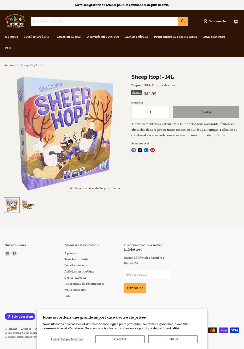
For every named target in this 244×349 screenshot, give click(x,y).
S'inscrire (135, 287)
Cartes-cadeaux (136, 36)
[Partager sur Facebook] (133, 150)
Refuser (173, 339)
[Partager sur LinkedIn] (146, 150)
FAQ (8, 48)
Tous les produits (37, 36)
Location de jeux (69, 36)
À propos (11, 36)
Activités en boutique (103, 36)
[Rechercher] (183, 21)
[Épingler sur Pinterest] (152, 150)
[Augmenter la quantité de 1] (164, 112)
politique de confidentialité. (159, 328)
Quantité (137, 102)
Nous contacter (214, 36)
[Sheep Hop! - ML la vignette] (11, 205)
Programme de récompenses (175, 36)
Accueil (10, 65)
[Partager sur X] (140, 150)
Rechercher (11, 328)
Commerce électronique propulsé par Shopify (29, 336)
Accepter (120, 339)
